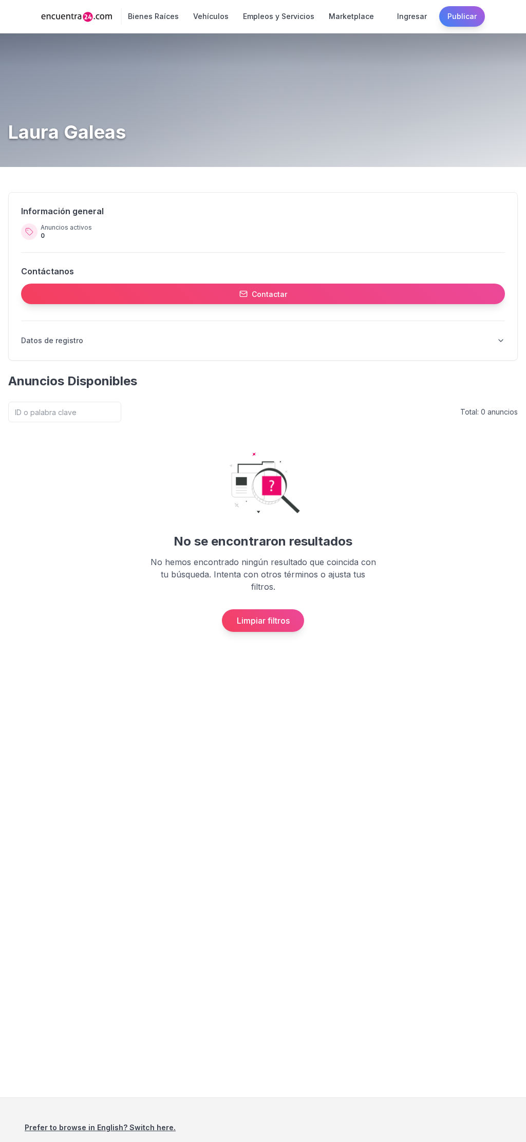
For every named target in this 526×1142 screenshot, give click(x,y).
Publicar (462, 16)
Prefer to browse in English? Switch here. (100, 1127)
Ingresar (412, 16)
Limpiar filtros (263, 620)
